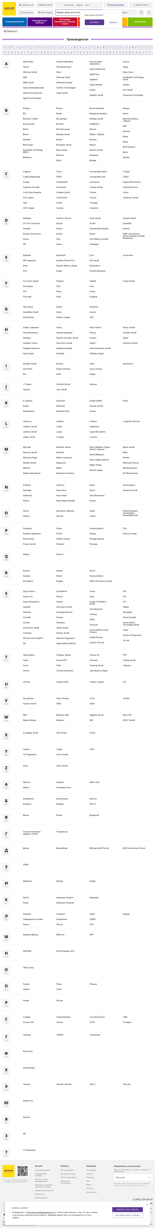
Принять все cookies (128, 1209)
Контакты (90, 1188)
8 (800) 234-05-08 (143, 1199)
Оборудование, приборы (39, 22)
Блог (87, 5)
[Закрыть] (147, 1204)
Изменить (113, 22)
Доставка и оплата (68, 1174)
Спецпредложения (15, 22)
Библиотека (140, 22)
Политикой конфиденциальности (41, 1212)
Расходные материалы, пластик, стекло (65, 21)
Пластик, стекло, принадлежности (41, 1180)
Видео (88, 1185)
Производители (41, 1198)
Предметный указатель (44, 1190)
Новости (79, 5)
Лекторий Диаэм (67, 1170)
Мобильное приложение (65, 1182)
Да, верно (94, 22)
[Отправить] (149, 1177)
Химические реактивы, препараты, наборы (44, 1186)
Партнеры (90, 1177)
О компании (69, 5)
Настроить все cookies (127, 1215)
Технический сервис (69, 1177)
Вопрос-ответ (91, 1192)
